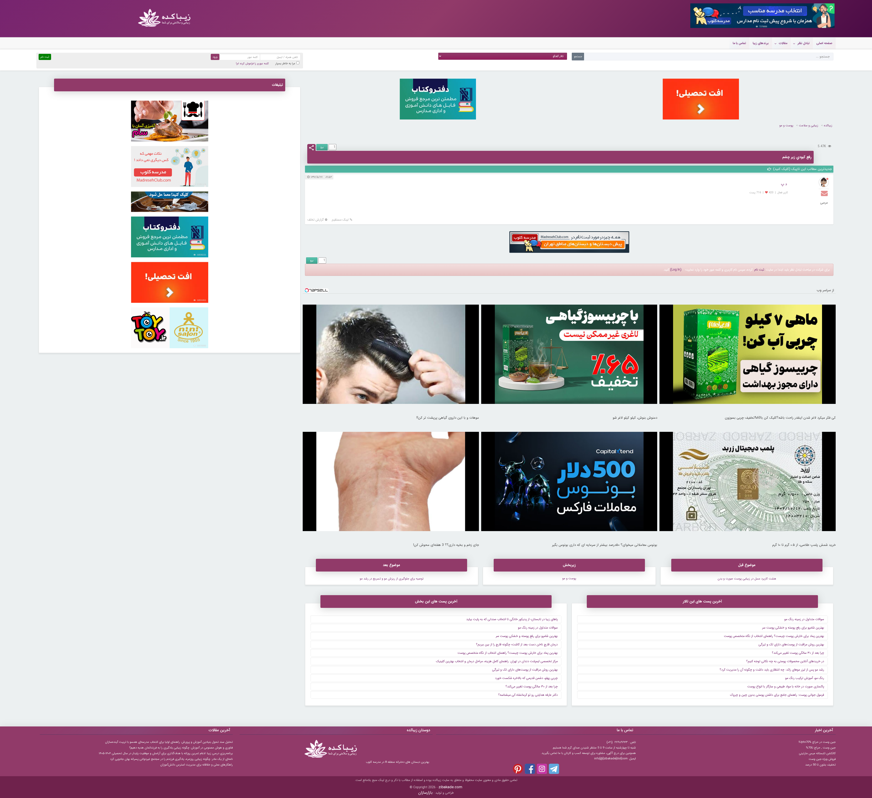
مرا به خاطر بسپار (285, 63)
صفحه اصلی (824, 43)
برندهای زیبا (761, 43)
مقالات (783, 43)
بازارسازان (425, 793)
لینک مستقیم (340, 219)
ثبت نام (759, 269)
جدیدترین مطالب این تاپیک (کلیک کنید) (802, 169)
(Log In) (675, 269)
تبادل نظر (804, 43)
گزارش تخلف (315, 219)
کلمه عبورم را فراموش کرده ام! (252, 63)
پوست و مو (786, 125)
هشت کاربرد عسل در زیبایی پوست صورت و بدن (747, 578)
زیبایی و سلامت (808, 125)
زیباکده (828, 125)
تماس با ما (739, 43)
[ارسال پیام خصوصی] (825, 193)
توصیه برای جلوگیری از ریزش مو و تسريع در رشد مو (392, 578)
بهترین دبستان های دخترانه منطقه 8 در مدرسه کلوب (397, 762)
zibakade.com (450, 787)
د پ (784, 184)
